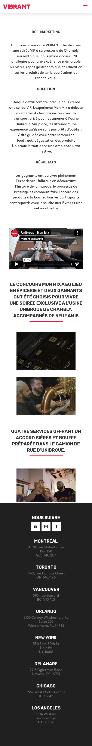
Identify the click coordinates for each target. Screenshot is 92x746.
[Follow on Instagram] (46, 526)
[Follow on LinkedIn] (35, 526)
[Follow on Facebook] (56, 526)
